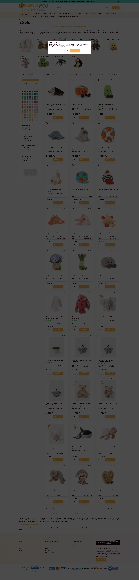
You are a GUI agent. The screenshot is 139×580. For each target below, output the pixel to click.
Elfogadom (74, 50)
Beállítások (63, 50)
